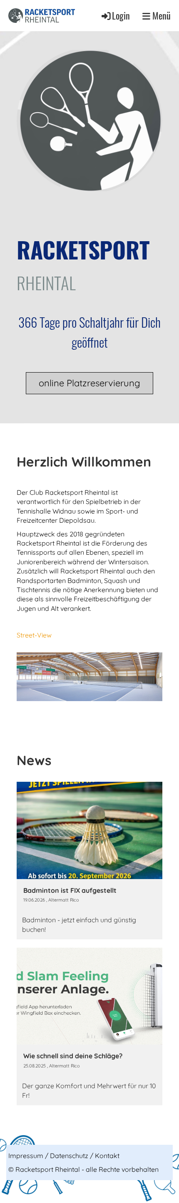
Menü (160, 15)
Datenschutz (69, 1155)
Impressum (25, 1155)
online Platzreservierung (89, 383)
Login (121, 15)
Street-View (34, 635)
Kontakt (107, 1155)
